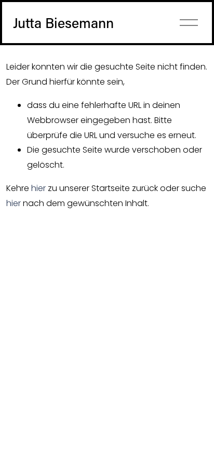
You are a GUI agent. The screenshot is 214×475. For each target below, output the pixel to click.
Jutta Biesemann (63, 22)
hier (38, 188)
